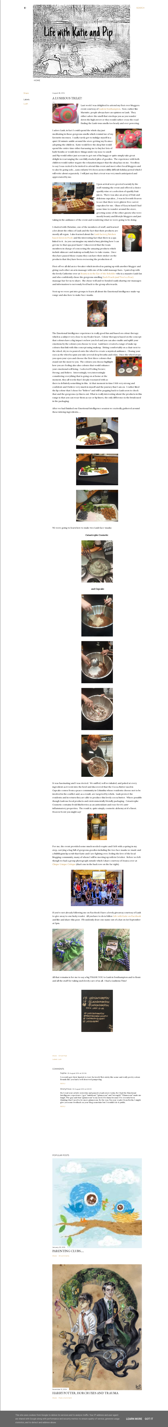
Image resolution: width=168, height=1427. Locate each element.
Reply (62, 1083)
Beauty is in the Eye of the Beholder (98, 273)
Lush (25, 104)
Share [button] (26, 93)
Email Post (63, 1056)
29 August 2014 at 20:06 (76, 1073)
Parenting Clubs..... (68, 1251)
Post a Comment (65, 1398)
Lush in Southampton (109, 109)
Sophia (63, 1073)
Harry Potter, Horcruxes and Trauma (85, 1393)
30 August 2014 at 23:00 (82, 1089)
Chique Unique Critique (64, 864)
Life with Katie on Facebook (127, 916)
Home (37, 80)
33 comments (64, 1256)
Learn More (134, 1418)
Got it (149, 1418)
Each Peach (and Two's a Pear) (118, 277)
